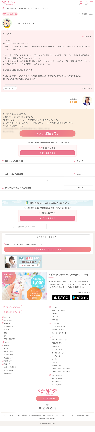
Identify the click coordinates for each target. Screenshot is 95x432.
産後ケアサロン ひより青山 (61, 368)
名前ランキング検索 (58, 310)
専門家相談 (11, 8)
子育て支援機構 (57, 378)
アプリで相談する (47, 152)
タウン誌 (55, 320)
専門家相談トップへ (26, 226)
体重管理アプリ (57, 343)
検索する (80, 161)
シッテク (55, 359)
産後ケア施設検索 (10, 367)
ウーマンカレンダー (58, 353)
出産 (5, 333)
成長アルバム (8, 361)
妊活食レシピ (8, 358)
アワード (55, 313)
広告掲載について (83, 415)
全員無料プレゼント (58, 330)
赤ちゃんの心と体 (25, 8)
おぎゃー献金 (56, 381)
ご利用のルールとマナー (47, 236)
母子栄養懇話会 (57, 385)
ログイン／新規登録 (47, 398)
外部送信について (53, 415)
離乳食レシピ (8, 351)
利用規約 (42, 419)
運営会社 (24, 415)
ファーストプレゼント (59, 333)
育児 (5, 336)
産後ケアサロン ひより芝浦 (61, 371)
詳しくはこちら (84, 292)
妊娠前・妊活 (8, 326)
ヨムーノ (55, 362)
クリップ (11, 88)
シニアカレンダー (58, 356)
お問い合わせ (50, 419)
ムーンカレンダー (57, 350)
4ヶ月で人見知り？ (42, 8)
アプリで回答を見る (47, 133)
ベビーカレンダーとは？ (12, 415)
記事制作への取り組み (13, 307)
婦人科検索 (8, 373)
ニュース (7, 317)
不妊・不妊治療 (9, 339)
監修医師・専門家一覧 (13, 312)
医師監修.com (56, 365)
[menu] (91, 3)
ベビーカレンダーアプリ (60, 340)
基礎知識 (7, 323)
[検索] (86, 3)
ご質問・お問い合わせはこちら (47, 249)
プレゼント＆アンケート (60, 326)
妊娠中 (6, 330)
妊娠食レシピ (8, 354)
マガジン (55, 317)
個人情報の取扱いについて (37, 415)
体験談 (6, 345)
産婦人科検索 (8, 370)
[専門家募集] (23, 261)
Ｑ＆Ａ (6, 342)
